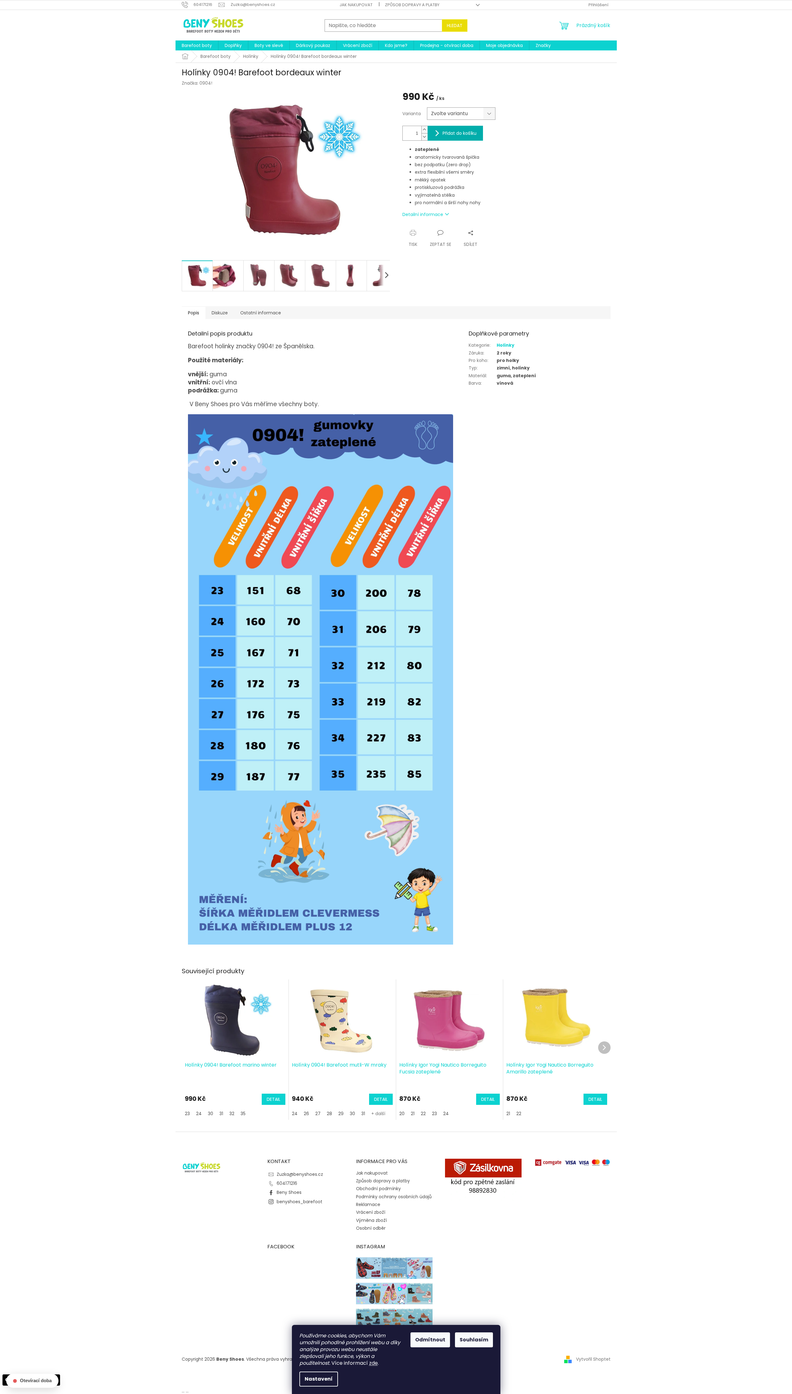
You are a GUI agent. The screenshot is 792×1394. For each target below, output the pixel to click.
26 (306, 1113)
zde (373, 1363)
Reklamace (368, 1204)
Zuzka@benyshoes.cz (300, 1174)
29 (341, 1113)
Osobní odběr (371, 1228)
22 (423, 1113)
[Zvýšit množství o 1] (424, 129)
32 (231, 1113)
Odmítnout (430, 1339)
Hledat (454, 25)
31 (221, 1113)
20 (402, 1113)
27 (318, 1113)
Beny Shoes (289, 1192)
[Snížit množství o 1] (424, 136)
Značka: (197, 83)
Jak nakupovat (356, 5)
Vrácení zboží (370, 1212)
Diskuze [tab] (220, 313)
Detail (273, 1099)
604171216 (287, 1183)
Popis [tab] (193, 313)
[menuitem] (197, 45)
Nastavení (319, 1378)
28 (329, 1113)
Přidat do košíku (459, 133)
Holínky (505, 345)
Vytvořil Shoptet (593, 1359)
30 (210, 1113)
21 (413, 1113)
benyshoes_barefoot (299, 1202)
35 (243, 1113)
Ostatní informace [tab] (260, 313)
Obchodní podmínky (378, 1188)
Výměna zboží (371, 1220)
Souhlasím (474, 1339)
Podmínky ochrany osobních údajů (394, 1197)
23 (187, 1113)
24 (199, 1113)
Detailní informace (422, 214)
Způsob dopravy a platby (412, 5)
